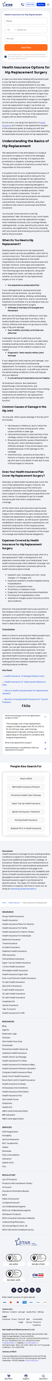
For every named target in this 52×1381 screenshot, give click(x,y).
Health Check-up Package (14, 1057)
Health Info (7, 1107)
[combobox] (9, 29)
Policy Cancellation (10, 1155)
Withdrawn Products (11, 1214)
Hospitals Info (8, 1001)
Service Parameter (10, 1139)
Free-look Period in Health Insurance (19, 978)
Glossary (6, 1037)
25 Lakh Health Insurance (13, 993)
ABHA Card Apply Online (13, 1118)
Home (4, 903)
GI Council (6, 1187)
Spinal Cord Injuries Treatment (26, 811)
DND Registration (10, 1131)
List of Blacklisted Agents (14, 1206)
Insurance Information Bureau (15, 1191)
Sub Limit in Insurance (12, 986)
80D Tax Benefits (10, 1143)
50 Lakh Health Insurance (13, 997)
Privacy (14, 1319)
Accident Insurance (11, 947)
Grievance (7, 1158)
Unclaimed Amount (11, 1202)
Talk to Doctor (9, 1009)
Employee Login (9, 1033)
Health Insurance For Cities (14, 1060)
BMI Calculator (8, 1114)
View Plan (26, 47)
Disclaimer (6, 1319)
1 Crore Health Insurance (13, 966)
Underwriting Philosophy (13, 1222)
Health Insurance (14, 903)
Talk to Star (30, 4)
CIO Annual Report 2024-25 (14, 1225)
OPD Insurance (9, 955)
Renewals (6, 1151)
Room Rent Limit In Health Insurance (18, 1080)
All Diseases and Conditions (15, 1087)
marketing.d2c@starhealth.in (23, 888)
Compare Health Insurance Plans (17, 1072)
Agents (5, 1029)
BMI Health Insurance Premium (26, 787)
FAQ (4, 1166)
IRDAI (4, 1195)
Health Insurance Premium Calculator (19, 1068)
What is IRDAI (26, 778)
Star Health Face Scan (12, 1041)
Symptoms (7, 1103)
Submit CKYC (8, 1162)
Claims (5, 1147)
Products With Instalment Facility (17, 1183)
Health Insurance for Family (14, 928)
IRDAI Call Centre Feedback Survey (18, 1229)
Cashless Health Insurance (14, 1053)
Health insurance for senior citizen (18, 931)
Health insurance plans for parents (18, 924)
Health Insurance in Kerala (14, 1084)
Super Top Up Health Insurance (26, 803)
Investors (13, 1312)
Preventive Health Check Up (15, 1049)
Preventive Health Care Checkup (26, 795)
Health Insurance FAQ (12, 1095)
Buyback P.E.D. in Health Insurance (26, 828)
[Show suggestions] (15, 30)
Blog (4, 1026)
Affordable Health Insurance (15, 970)
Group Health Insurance (13, 916)
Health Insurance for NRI (13, 1013)
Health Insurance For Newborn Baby (18, 1064)
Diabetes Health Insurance (14, 951)
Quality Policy (31, 1312)
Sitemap (40, 1312)
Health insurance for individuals (16, 935)
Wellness (5, 1312)
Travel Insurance (9, 943)
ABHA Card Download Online (15, 1111)
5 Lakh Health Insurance (13, 989)
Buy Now (41, 4)
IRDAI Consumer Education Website (18, 1218)
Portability (7, 1135)
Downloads (7, 1045)
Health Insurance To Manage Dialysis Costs (24, 676)
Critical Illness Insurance (13, 959)
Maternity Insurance (11, 939)
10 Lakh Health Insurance (13, 982)
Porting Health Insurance (26, 820)
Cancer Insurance (10, 1005)
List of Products (9, 1179)
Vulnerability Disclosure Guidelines (37, 1322)
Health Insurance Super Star (15, 974)
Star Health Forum (10, 1099)
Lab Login (21, 1312)
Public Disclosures (10, 1198)
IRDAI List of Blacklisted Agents (16, 1210)
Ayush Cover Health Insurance (16, 1076)
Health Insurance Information (15, 1091)
